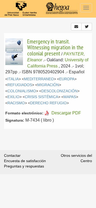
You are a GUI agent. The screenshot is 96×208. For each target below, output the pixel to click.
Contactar (12, 155)
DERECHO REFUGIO (48, 103)
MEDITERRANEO (39, 79)
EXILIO (13, 97)
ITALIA (13, 79)
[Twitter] (86, 26)
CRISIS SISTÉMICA (41, 97)
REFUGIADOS (19, 85)
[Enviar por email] (76, 26)
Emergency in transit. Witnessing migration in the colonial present (55, 47)
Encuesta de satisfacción (25, 161)
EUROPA (66, 79)
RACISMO (16, 103)
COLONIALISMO (21, 91)
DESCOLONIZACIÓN (59, 91)
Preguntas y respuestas (24, 166)
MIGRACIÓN (48, 85)
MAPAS (69, 97)
